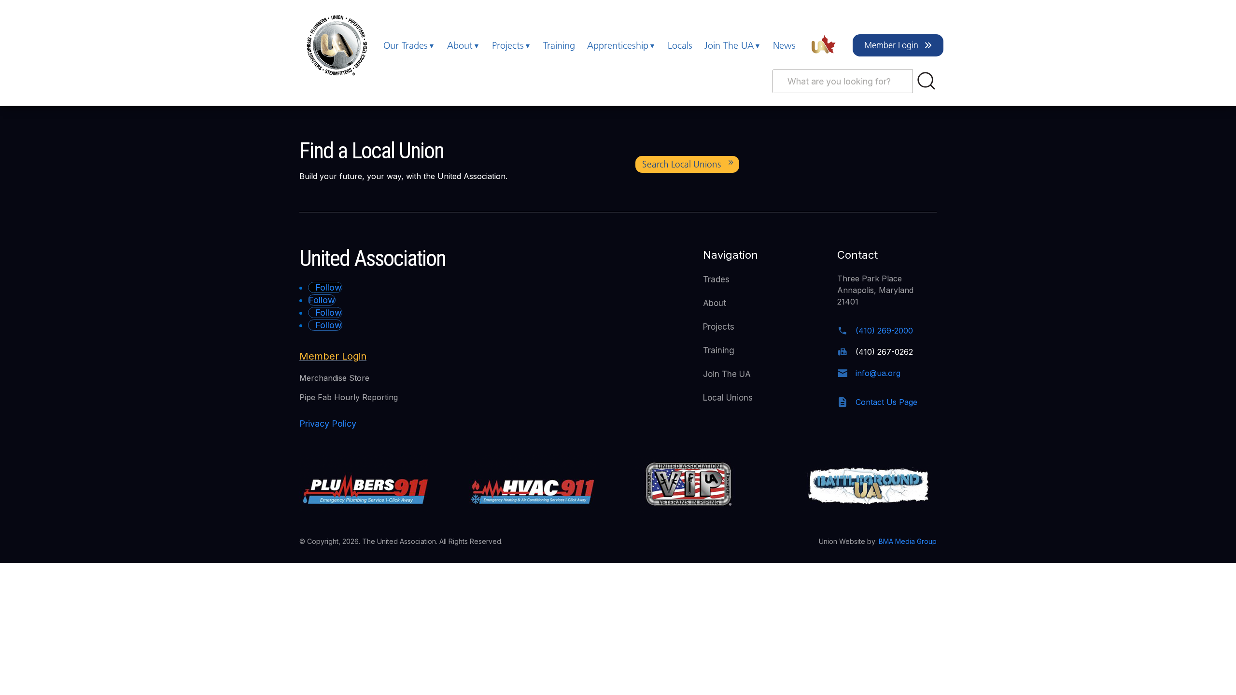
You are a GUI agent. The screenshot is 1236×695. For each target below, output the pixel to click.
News (784, 45)
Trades (716, 279)
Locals (680, 45)
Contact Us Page (886, 402)
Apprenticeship (617, 45)
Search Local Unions (681, 164)
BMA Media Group (908, 541)
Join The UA (729, 45)
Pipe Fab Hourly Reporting (348, 397)
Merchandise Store (334, 378)
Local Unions (728, 398)
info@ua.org (878, 373)
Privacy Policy (327, 423)
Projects (508, 45)
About (460, 45)
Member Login (891, 45)
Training (559, 45)
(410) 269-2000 (884, 330)
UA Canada (824, 45)
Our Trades (405, 45)
